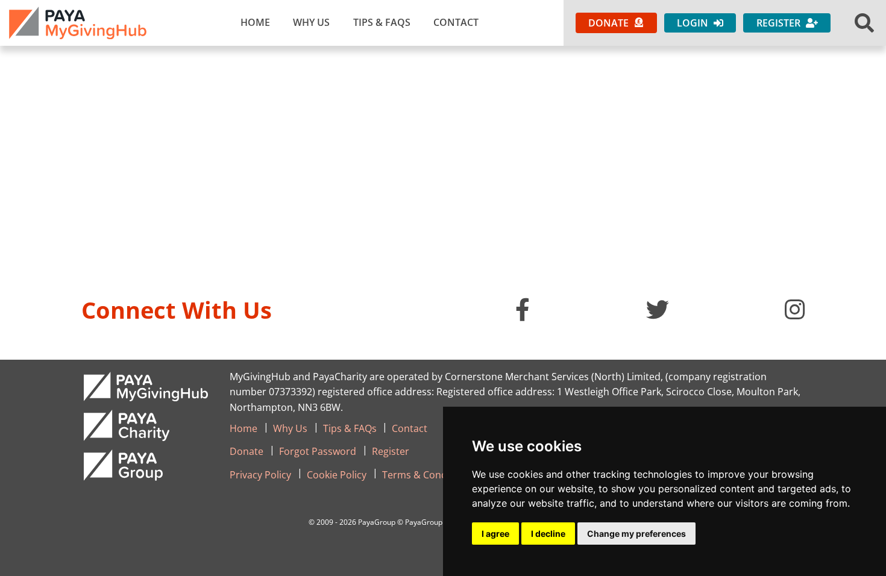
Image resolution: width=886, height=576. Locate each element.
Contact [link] (456, 22)
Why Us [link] (311, 22)
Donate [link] (246, 451)
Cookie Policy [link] (336, 474)
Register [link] (390, 451)
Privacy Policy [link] (260, 474)
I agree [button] (495, 533)
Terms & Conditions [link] (427, 474)
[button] (864, 23)
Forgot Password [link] (317, 451)
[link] (78, 23)
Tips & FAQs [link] (381, 22)
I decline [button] (548, 533)
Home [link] (255, 22)
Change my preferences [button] (636, 533)
